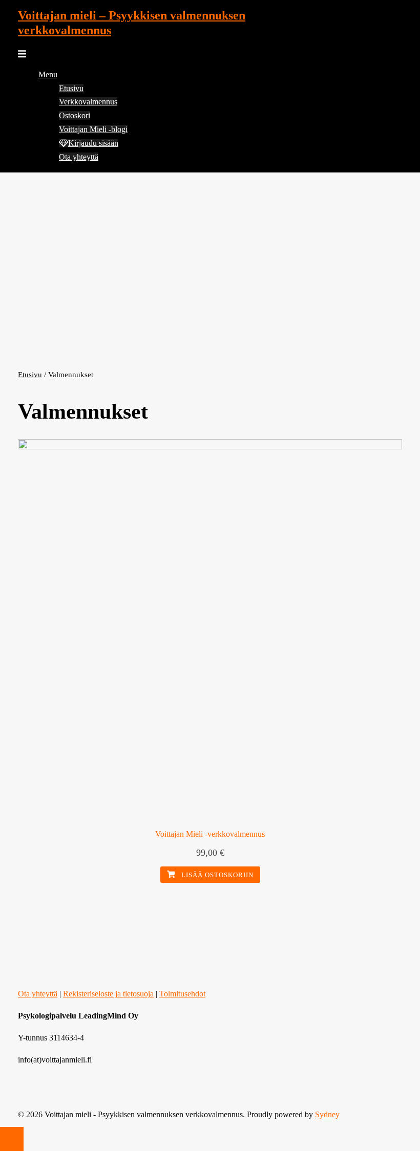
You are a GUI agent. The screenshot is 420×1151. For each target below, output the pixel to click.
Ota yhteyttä (78, 157)
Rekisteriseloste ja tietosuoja (108, 993)
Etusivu (71, 88)
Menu (47, 74)
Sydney (327, 1114)
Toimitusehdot (182, 993)
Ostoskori (74, 115)
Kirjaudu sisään (93, 143)
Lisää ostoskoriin (216, 875)
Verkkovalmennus (88, 101)
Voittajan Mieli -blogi (93, 129)
